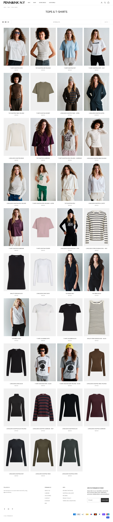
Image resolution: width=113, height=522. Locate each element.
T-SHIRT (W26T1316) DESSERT (43, 113)
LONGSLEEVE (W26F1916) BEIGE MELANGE (96, 158)
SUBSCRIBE (105, 500)
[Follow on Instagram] (8, 509)
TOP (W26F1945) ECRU (70, 203)
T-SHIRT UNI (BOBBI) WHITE (43, 338)
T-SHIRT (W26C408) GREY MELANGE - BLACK (69, 383)
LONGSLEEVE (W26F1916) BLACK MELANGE (16, 428)
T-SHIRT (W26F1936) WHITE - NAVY (97, 68)
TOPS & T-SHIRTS (14, 7)
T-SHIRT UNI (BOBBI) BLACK (69, 338)
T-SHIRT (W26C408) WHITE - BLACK (43, 383)
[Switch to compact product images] (8, 22)
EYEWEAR (47, 500)
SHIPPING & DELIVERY (68, 493)
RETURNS (65, 495)
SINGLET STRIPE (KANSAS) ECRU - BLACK (96, 338)
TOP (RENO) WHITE (16, 338)
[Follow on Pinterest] (12, 509)
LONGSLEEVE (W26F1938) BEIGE (16, 158)
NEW (29, 2)
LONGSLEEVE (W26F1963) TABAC (43, 473)
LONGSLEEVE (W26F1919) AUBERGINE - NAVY (43, 428)
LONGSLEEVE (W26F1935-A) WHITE (97, 203)
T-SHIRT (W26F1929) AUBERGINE (16, 248)
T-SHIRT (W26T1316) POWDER (43, 248)
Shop (9, 7)
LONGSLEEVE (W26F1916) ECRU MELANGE (16, 203)
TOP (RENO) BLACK (96, 293)
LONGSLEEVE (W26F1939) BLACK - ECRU (70, 248)
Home (5, 7)
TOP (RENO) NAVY (70, 293)
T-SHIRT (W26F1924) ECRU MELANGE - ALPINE (43, 203)
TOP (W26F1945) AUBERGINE (43, 158)
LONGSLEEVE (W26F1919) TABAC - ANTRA (69, 113)
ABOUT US (47, 490)
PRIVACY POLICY (67, 498)
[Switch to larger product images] (3, 22)
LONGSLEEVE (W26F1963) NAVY (16, 473)
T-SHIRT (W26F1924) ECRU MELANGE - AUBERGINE (70, 158)
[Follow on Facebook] (4, 509)
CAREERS (47, 493)
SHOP (34, 2)
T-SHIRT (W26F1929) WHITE (16, 68)
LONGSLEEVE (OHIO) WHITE (43, 293)
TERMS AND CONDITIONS (69, 500)
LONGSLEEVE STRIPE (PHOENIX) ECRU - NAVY (96, 248)
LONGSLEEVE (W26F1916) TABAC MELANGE (96, 383)
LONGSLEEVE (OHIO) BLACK (16, 383)
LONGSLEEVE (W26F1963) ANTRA (69, 473)
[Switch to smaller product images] (5, 22)
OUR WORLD (52, 2)
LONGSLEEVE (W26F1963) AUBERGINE (96, 428)
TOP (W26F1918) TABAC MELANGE (16, 113)
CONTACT (47, 498)
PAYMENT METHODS (68, 490)
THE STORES (48, 495)
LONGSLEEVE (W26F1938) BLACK (69, 428)
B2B (46, 503)
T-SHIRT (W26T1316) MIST (70, 68)
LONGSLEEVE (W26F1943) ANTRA (96, 113)
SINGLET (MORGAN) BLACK (16, 293)
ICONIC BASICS (42, 2)
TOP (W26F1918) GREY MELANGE (43, 68)
